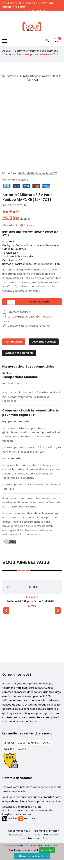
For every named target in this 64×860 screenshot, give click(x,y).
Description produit (44, 341)
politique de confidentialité (32, 856)
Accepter (47, 850)
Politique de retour (20, 834)
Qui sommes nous (19, 831)
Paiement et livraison (46, 831)
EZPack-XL (33, 742)
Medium (12, 818)
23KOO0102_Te (17, 205)
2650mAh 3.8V (26, 173)
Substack (29, 818)
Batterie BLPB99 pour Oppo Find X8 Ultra (32, 601)
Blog (45, 838)
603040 (21, 748)
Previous (6, 610)
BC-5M (46, 742)
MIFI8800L (8, 742)
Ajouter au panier (39, 301)
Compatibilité (14, 341)
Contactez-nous (29, 838)
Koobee (11, 54)
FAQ (37, 834)
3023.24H (8, 748)
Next (58, 610)
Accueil (6, 51)
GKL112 (21, 742)
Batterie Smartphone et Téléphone (36, 51)
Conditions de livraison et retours (27, 326)
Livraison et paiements (19, 353)
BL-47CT (51, 173)
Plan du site (51, 834)
